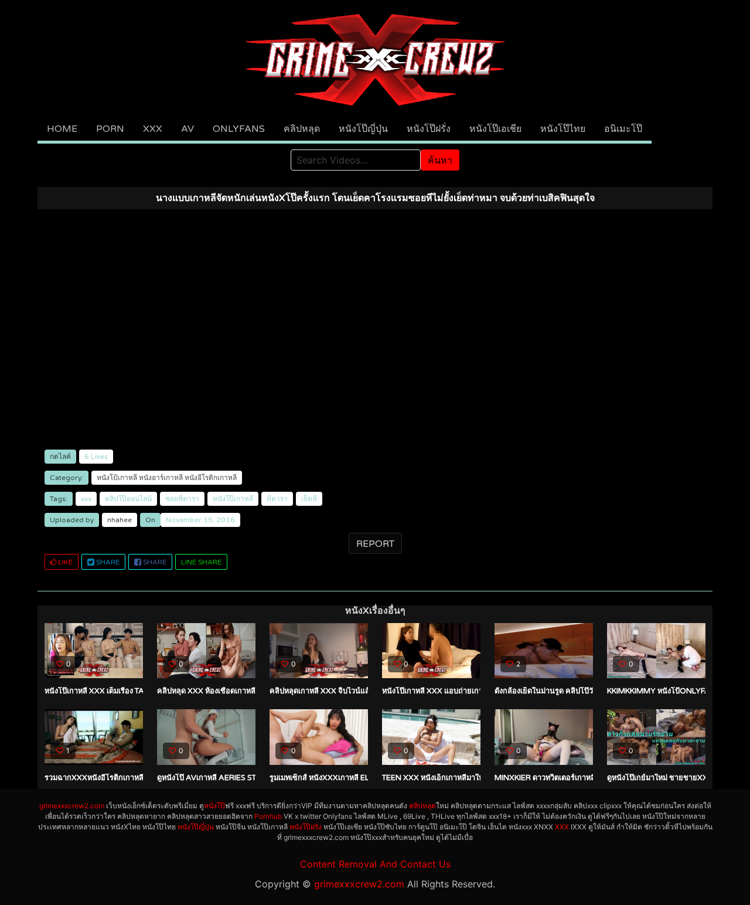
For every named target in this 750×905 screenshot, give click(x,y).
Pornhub (268, 816)
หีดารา (277, 499)
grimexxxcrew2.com (71, 805)
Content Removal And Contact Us (375, 864)
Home (62, 129)
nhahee (119, 520)
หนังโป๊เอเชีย (495, 129)
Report (375, 544)
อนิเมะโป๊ (623, 129)
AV (187, 129)
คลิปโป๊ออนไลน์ (128, 499)
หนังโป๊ (214, 805)
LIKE (64, 562)
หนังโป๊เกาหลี (233, 499)
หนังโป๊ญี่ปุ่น (363, 129)
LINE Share (201, 562)
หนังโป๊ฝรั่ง (429, 129)
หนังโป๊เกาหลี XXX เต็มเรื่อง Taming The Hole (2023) (136, 691)
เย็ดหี (309, 499)
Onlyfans (239, 129)
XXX (152, 129)
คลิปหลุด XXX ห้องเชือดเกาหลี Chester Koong (239, 691)
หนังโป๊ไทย (562, 129)
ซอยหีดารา (182, 499)
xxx (86, 499)
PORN (110, 129)
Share (107, 562)
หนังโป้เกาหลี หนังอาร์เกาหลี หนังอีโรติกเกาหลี (167, 478)
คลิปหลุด (302, 129)
